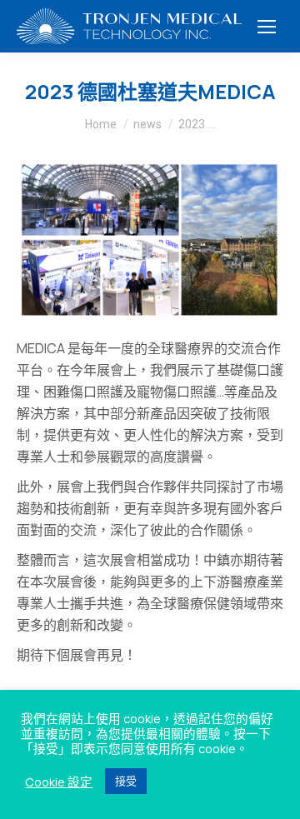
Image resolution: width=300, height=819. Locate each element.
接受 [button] (126, 780)
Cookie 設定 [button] (58, 781)
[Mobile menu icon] (266, 26)
